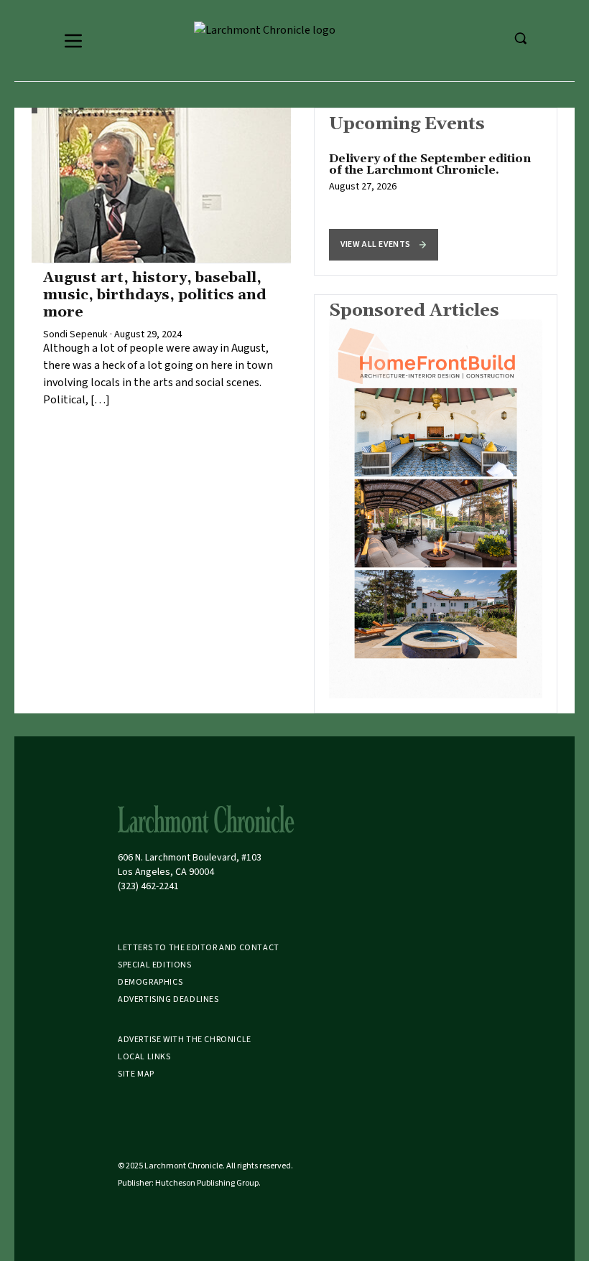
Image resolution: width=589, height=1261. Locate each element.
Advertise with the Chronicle (184, 1039)
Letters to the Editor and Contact (198, 948)
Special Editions (155, 965)
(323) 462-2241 (148, 886)
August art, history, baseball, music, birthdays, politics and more (154, 295)
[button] (383, 245)
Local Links (144, 1057)
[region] (435, 192)
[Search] (520, 38)
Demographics (150, 982)
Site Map (136, 1074)
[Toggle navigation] (73, 40)
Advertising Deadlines (168, 999)
